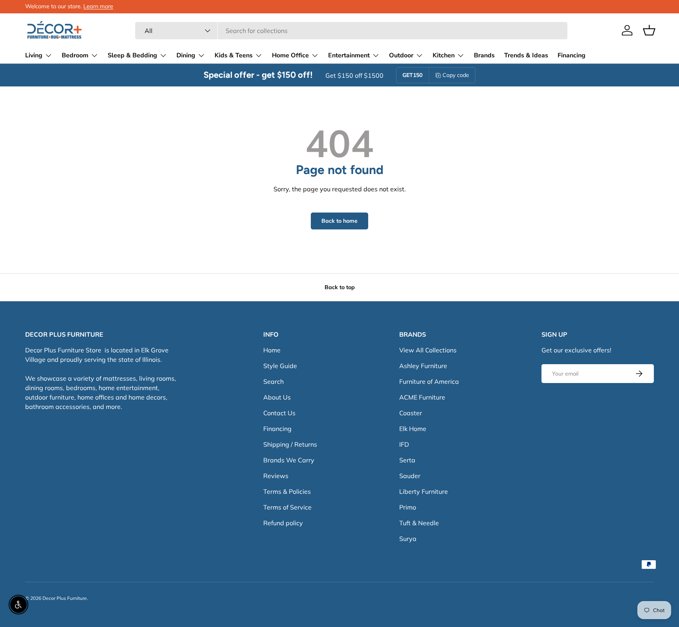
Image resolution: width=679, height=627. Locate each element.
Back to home (339, 220)
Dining (185, 55)
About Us (277, 397)
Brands (484, 55)
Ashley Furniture (423, 366)
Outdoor (401, 55)
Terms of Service (287, 507)
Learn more (98, 6)
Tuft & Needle (419, 523)
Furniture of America (429, 381)
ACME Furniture (422, 397)
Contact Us (279, 413)
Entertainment (349, 55)
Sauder (409, 476)
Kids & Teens (234, 55)
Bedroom (75, 55)
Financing (571, 55)
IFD (404, 444)
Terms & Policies (287, 491)
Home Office (290, 55)
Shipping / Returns (290, 444)
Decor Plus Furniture (64, 598)
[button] (649, 30)
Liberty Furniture (423, 491)
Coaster (410, 413)
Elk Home (412, 429)
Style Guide (280, 366)
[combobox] (351, 30)
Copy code (455, 75)
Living (33, 55)
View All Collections (428, 350)
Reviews (275, 476)
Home (272, 350)
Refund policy (283, 523)
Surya (408, 539)
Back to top (340, 287)
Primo (407, 507)
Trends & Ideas (526, 55)
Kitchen (444, 55)
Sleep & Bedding (132, 55)
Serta (407, 460)
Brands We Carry (288, 460)
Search (273, 381)
